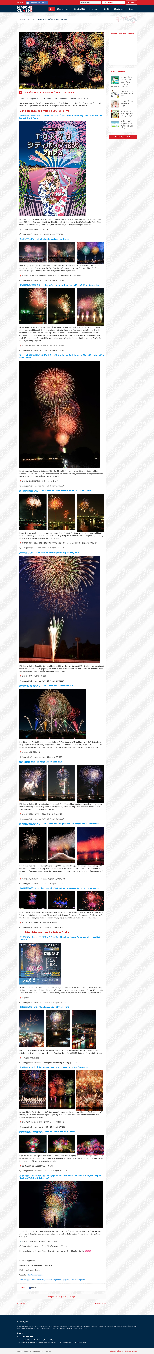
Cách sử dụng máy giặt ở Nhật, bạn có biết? (127, 93)
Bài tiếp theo (100, 1304)
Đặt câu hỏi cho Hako (123, 137)
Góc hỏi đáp (93, 9)
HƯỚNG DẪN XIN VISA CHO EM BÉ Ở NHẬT (127, 103)
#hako (22, 1279)
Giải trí (59, 99)
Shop (131, 9)
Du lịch (55, 99)
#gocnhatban (73, 1279)
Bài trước (21, 1304)
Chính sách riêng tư (130, 1351)
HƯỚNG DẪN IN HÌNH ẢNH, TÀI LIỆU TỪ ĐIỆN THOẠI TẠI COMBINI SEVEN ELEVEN (121, 82)
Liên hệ (21, 3)
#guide (82, 1279)
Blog (51, 9)
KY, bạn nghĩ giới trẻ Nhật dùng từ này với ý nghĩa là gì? (128, 113)
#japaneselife (48, 1279)
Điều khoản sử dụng (116, 1351)
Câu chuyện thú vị (63, 9)
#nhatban (39, 1279)
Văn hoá (64, 99)
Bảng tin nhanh (119, 9)
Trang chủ (22, 19)
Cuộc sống (30, 19)
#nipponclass (30, 1279)
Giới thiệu (106, 9)
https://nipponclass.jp (35, 1275)
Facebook (34, 1287)
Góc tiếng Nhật (79, 9)
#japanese (58, 1279)
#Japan (65, 1279)
